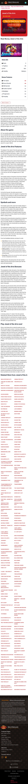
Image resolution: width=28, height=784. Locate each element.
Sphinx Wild (17, 432)
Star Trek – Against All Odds (7, 500)
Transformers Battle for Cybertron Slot (6, 485)
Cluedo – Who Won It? (6, 571)
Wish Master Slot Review (7, 659)
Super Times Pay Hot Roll (6, 493)
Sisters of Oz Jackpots (20, 454)
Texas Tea (3, 490)
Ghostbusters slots (6, 638)
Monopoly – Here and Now (19, 599)
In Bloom (3, 542)
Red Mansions (4, 515)
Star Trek (16, 602)
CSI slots (3, 631)
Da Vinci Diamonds (18, 628)
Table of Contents (5, 102)
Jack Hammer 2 (18, 408)
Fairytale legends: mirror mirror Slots (6, 686)
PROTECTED (14, 782)
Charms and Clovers (19, 636)
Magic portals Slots (19, 674)
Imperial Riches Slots (6, 679)
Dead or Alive (4, 401)
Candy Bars (17, 444)
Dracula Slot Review (6, 427)
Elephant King (18, 555)
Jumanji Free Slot (18, 379)
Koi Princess (4, 408)
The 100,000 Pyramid (19, 488)
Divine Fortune (4, 432)
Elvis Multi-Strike (5, 565)
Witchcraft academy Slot (19, 651)
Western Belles (5, 475)
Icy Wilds (16, 542)
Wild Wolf (3, 467)
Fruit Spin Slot (4, 681)
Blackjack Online (4, 739)
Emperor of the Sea (19, 429)
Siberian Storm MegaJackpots (5, 504)
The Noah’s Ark (18, 461)
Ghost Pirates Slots (6, 399)
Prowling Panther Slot (7, 605)
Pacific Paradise (5, 518)
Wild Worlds (17, 643)
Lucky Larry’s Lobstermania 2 (18, 528)
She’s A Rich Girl (18, 507)
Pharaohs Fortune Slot (20, 672)
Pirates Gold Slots (19, 396)
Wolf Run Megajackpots (7, 622)
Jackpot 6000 (17, 422)
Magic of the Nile (5, 385)
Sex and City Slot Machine (5, 414)
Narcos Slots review (6, 626)
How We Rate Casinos (14, 773)
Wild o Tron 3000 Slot (19, 456)
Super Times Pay (18, 490)
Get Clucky (17, 605)
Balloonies (17, 560)
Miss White (3, 574)
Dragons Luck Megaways (20, 385)
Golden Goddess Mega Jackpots (6, 552)
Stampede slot (18, 633)
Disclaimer (14, 771)
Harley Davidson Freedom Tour (18, 546)
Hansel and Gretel (19, 399)
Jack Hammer (17, 439)
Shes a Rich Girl (18, 434)
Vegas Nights (17, 620)
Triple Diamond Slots (19, 638)
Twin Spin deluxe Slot (19, 657)
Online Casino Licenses (6, 743)
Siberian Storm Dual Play (19, 504)
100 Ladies (3, 598)
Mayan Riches (4, 578)
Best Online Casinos (5, 733)
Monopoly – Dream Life (6, 525)
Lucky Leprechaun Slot (7, 677)
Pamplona (16, 562)
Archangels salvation (20, 689)
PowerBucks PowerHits (20, 515)
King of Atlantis (5, 538)
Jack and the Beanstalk (7, 439)
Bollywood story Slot (6, 689)
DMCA (12, 780)
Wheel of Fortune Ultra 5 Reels (20, 468)
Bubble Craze (4, 593)
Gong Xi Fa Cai (17, 549)
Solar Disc (17, 449)
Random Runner (5, 446)
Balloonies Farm (18, 558)
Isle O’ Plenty (17, 540)
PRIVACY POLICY (8, 771)
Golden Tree (17, 420)
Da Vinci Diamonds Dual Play (20, 610)
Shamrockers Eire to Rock (6, 510)
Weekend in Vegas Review (7, 654)
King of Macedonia (19, 535)
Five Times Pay (17, 617)
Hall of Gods (17, 427)
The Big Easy (17, 446)
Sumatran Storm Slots (7, 496)
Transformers (18, 484)
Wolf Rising (17, 465)
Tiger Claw (17, 576)
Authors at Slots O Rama (6, 749)
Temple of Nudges (5, 645)
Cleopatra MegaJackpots (4, 587)
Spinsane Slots (5, 641)
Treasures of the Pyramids (18, 481)
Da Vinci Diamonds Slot (20, 685)
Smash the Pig (17, 451)
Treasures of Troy (5, 480)
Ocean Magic (17, 518)
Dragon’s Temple (5, 558)
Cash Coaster (17, 459)
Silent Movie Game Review (18, 614)
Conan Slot (4, 648)
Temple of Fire (4, 420)
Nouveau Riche (4, 520)
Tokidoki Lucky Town (6, 488)
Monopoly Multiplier (19, 523)
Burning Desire (18, 411)
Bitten (16, 593)
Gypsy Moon (17, 437)
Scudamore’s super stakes (19, 623)
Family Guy (3, 567)
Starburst (3, 456)
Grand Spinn (17, 641)
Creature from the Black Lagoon (19, 391)
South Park (17, 413)
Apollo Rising (4, 596)
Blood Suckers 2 (18, 406)
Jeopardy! (3, 540)
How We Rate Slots (20, 771)
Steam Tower (17, 442)
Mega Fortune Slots (6, 379)
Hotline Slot (17, 679)
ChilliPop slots (5, 633)
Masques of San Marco (20, 525)
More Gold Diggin (18, 394)
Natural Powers (5, 523)
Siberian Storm (5, 507)
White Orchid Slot (5, 643)
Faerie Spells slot (18, 631)
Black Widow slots (5, 617)
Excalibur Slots (5, 459)
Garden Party (4, 555)
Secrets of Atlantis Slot (19, 662)
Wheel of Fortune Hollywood (18, 472)
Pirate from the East (6, 396)
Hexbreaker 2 (4, 545)
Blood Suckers (4, 394)
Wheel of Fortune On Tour (6, 472)
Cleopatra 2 (17, 586)
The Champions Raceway (7, 465)
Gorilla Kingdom (5, 434)
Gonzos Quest (17, 417)
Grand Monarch (5, 549)
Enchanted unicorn (6, 628)
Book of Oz (3, 404)
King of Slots (4, 444)
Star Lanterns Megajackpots (18, 500)
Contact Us (3, 751)
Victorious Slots (18, 654)
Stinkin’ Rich (17, 496)
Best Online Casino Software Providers (9, 744)
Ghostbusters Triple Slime (19, 552)
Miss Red (3, 607)
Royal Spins (4, 513)
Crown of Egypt (5, 583)
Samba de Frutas (18, 509)
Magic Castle (4, 527)
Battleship (4, 602)
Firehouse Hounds (18, 565)
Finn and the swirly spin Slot (7, 382)
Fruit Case (3, 429)
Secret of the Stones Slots (6, 666)
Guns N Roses (17, 401)
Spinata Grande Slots (19, 659)
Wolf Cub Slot (4, 650)
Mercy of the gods (19, 626)
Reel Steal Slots (18, 665)
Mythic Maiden (18, 425)
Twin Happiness (18, 574)
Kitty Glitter (4, 535)
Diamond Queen (18, 581)
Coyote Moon (17, 583)
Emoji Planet (4, 437)
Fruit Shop (3, 449)
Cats (15, 590)
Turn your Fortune (6, 576)
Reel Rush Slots (5, 669)
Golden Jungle (4, 425)
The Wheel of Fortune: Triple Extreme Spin (6, 462)
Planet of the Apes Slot (20, 669)
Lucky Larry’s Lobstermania (4, 532)
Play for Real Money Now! (14, 21)
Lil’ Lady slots (18, 531)
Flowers (3, 442)
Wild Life (3, 454)
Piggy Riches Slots (5, 672)
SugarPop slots (5, 636)
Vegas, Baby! (4, 478)
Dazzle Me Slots (5, 422)
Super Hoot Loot (18, 493)
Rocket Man (17, 513)
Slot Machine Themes (6, 741)
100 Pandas (3, 613)
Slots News (3, 735)
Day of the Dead (5, 610)
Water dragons (18, 475)
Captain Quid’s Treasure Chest (7, 591)
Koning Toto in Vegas (19, 404)
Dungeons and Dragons (20, 607)
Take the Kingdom (5, 406)
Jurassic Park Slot (5, 417)
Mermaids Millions (5, 451)
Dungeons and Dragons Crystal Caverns (20, 568)
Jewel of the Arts (18, 538)
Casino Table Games (6, 737)
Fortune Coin (4, 411)
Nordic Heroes (18, 520)
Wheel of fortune (5, 562)
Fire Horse (3, 581)
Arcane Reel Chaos (19, 648)
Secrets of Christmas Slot (6, 662)
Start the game (14, 25)
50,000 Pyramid (18, 596)
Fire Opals (16, 571)
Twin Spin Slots (18, 381)
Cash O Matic (17, 645)
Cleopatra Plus (5, 620)
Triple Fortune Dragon (20, 478)
